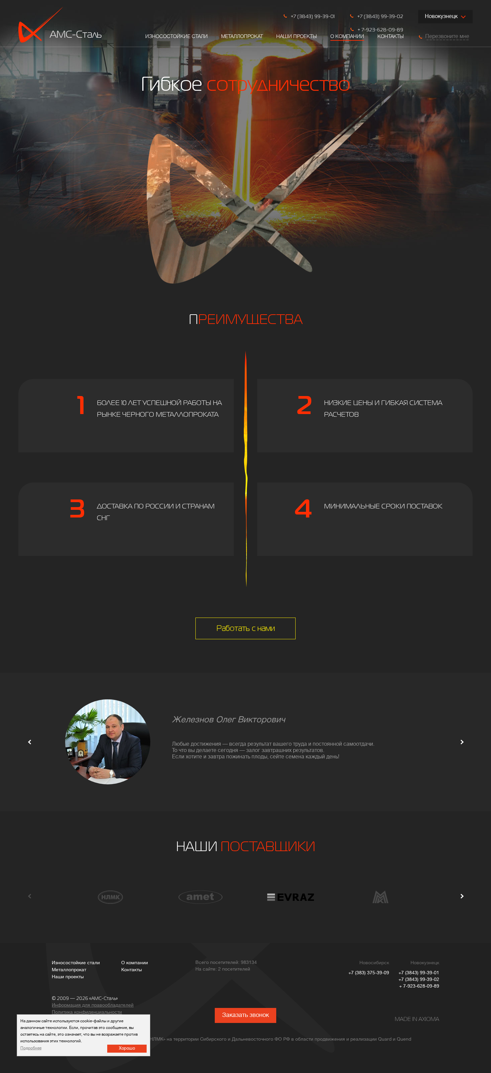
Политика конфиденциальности (87, 1012)
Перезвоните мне (447, 36)
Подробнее (30, 1048)
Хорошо (127, 1048)
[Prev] (30, 742)
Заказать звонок (245, 1015)
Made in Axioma (417, 1019)
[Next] (461, 742)
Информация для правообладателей (93, 1005)
